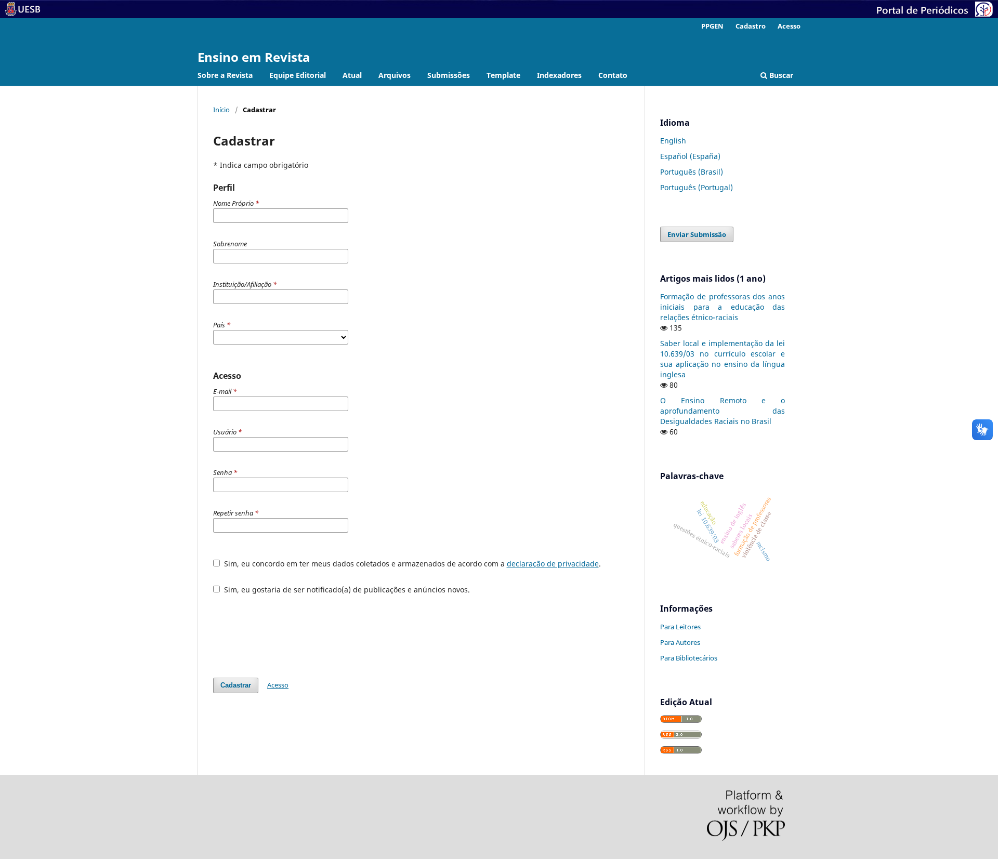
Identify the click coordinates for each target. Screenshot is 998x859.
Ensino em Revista (254, 56)
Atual (352, 75)
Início (221, 109)
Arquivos (394, 75)
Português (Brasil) (691, 172)
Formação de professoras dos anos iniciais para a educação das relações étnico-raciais (722, 307)
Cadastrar (235, 685)
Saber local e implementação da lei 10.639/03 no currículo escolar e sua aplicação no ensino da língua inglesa (722, 358)
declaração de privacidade (553, 564)
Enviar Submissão (696, 234)
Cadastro (751, 26)
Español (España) (690, 156)
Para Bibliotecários (688, 658)
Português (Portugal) (696, 187)
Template (503, 75)
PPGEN (712, 26)
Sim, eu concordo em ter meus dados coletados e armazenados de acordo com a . (411, 564)
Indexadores (559, 75)
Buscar (780, 75)
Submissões (448, 75)
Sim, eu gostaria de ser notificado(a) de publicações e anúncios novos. (346, 589)
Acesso (789, 26)
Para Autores (680, 642)
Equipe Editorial (297, 75)
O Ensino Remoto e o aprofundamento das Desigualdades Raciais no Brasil (722, 410)
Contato (612, 75)
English (673, 141)
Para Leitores (680, 626)
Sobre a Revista (225, 75)
